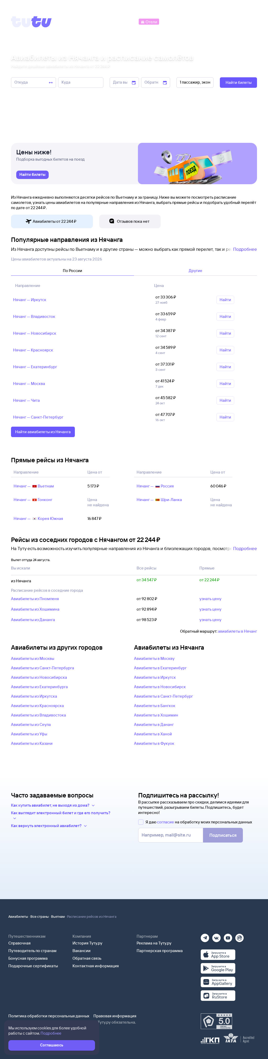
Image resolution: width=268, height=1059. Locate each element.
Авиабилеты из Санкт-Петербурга (42, 667)
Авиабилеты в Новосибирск (160, 686)
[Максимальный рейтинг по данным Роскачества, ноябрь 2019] (216, 1021)
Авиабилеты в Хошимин (156, 715)
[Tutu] (31, 22)
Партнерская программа (160, 950)
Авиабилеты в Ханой (153, 733)
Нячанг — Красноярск (33, 349)
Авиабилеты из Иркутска (34, 696)
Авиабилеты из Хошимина (35, 609)
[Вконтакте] (216, 936)
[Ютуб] (228, 936)
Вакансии (81, 950)
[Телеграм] (205, 936)
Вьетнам (58, 916)
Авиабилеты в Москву (154, 658)
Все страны (39, 916)
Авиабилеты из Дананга (33, 619)
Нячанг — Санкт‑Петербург (38, 417)
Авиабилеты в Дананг (154, 724)
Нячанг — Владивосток (34, 316)
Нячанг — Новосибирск (34, 333)
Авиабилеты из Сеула (31, 724)
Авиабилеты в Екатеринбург (160, 667)
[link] (32, 175)
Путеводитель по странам (32, 950)
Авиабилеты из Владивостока (38, 715)
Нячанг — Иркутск (29, 299)
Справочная (19, 943)
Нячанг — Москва (29, 383)
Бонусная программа (28, 958)
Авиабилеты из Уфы (29, 733)
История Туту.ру (87, 943)
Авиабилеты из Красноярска (37, 705)
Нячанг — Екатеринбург (35, 366)
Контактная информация (95, 965)
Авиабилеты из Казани (32, 743)
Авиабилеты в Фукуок (154, 743)
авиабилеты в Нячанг (237, 631)
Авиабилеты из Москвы (32, 658)
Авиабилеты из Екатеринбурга (39, 686)
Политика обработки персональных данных (48, 1015)
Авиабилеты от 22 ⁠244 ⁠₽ (54, 221)
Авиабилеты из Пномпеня (35, 598)
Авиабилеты (18, 916)
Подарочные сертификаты (33, 965)
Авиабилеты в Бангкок (154, 705)
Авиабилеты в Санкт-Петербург (163, 696)
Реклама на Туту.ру (154, 943)
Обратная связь (87, 958)
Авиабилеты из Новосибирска (39, 677)
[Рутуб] (239, 936)
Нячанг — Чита (26, 400)
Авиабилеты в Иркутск (155, 677)
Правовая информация (114, 1015)
